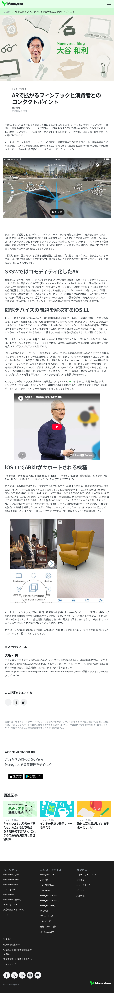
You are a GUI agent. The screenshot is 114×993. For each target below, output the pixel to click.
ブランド (80, 890)
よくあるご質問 (47, 931)
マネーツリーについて (86, 874)
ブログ (6, 11)
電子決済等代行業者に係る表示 (17, 959)
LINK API (44, 879)
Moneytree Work (10, 884)
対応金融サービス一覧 (13, 909)
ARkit (71, 381)
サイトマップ (9, 964)
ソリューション (47, 916)
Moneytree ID (9, 894)
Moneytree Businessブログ (52, 900)
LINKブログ (45, 921)
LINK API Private (47, 885)
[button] (109, 4)
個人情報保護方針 (11, 944)
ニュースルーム (83, 885)
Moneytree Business (48, 895)
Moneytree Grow (10, 879)
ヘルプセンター (10, 904)
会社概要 (80, 879)
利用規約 (7, 939)
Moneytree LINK (47, 874)
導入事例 (44, 910)
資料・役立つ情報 (48, 926)
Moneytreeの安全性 (12, 899)
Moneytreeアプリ (11, 874)
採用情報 (80, 895)
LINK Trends (45, 890)
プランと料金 (9, 889)
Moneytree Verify (47, 905)
